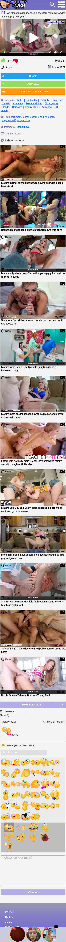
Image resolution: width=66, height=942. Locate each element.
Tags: (7, 116)
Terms (9, 916)
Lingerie (6, 103)
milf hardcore (47, 116)
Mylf (17, 133)
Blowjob (44, 100)
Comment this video (33, 91)
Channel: (9, 133)
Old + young (51, 103)
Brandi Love (23, 126)
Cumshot (18, 103)
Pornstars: (9, 126)
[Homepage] (14, 4)
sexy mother (23, 120)
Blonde (5, 107)
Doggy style (31, 107)
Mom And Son (34, 103)
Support (10, 911)
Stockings (46, 107)
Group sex (57, 100)
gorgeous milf (8, 120)
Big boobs (31, 100)
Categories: (10, 100)
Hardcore (17, 107)
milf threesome (30, 116)
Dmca (8, 921)
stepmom (16, 116)
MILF (20, 100)
